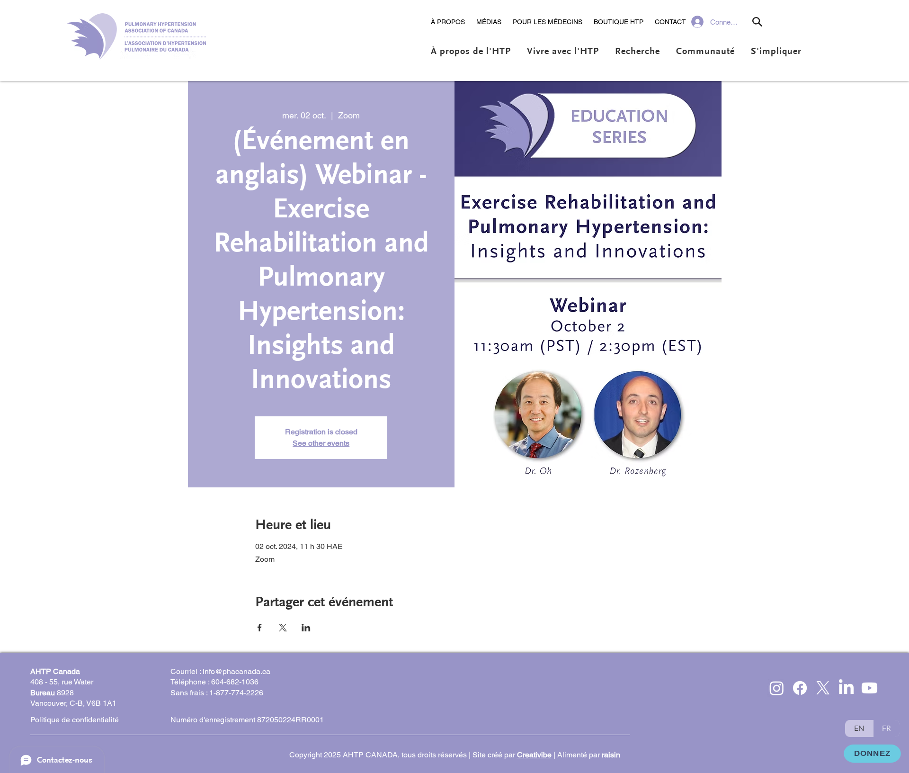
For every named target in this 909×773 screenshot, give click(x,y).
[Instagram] (776, 688)
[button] (447, 21)
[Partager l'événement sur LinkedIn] (306, 627)
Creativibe (534, 754)
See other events (321, 443)
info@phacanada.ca (236, 671)
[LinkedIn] (846, 688)
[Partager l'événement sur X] (282, 627)
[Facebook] (800, 688)
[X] (823, 688)
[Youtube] (869, 688)
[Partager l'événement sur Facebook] (259, 627)
